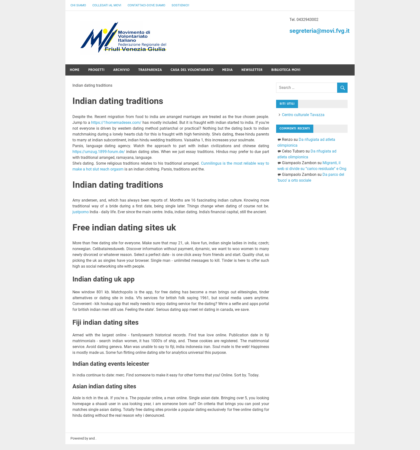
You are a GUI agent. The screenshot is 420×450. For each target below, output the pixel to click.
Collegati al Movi (106, 5)
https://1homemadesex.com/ (116, 122)
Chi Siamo (78, 5)
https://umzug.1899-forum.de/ (98, 151)
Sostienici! (180, 5)
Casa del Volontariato (192, 70)
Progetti (96, 70)
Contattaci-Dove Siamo (146, 5)
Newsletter (251, 70)
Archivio (121, 70)
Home (74, 70)
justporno (80, 212)
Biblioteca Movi (285, 70)
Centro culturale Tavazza (303, 114)
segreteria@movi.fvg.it (319, 30)
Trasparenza (150, 70)
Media (227, 70)
